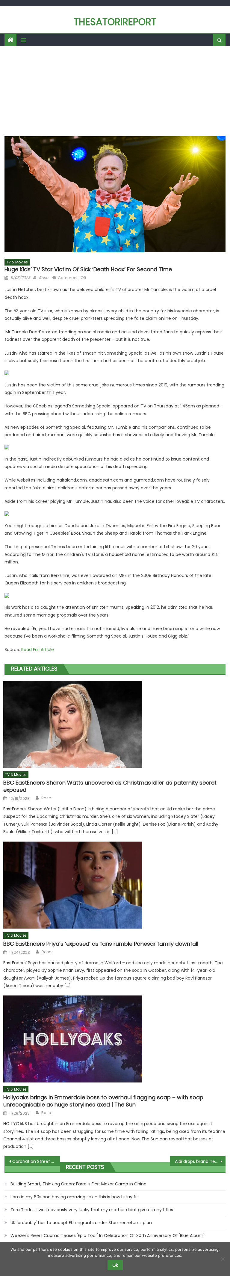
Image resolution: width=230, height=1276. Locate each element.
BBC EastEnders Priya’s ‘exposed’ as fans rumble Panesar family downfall (100, 943)
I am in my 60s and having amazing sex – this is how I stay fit (74, 1197)
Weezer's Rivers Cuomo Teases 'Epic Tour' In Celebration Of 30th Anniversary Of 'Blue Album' (107, 1235)
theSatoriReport (115, 22)
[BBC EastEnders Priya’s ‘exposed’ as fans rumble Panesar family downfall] (114, 885)
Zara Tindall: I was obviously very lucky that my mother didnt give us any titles (91, 1210)
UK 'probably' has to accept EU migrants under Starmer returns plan (81, 1223)
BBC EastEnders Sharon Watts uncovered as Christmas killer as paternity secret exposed (110, 786)
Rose (43, 278)
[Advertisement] (115, 91)
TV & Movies (17, 262)
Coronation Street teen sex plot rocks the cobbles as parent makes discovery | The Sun (36, 1161)
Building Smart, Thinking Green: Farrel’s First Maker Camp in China (78, 1184)
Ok (115, 1265)
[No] (223, 1259)
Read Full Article (37, 650)
